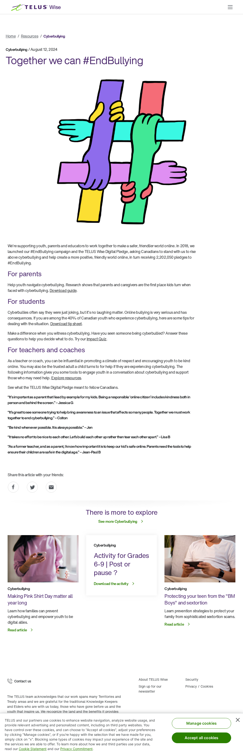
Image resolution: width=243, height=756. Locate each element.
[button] (230, 7)
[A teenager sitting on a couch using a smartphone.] (199, 558)
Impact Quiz (96, 339)
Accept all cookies (202, 737)
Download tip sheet (66, 324)
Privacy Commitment (76, 749)
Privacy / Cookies (199, 686)
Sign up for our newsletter (150, 689)
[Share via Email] (51, 487)
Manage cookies (201, 723)
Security (191, 679)
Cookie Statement (33, 749)
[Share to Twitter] (32, 487)
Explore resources (66, 378)
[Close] (238, 720)
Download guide (63, 290)
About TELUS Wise (153, 679)
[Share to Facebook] (13, 487)
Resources (29, 36)
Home (11, 36)
